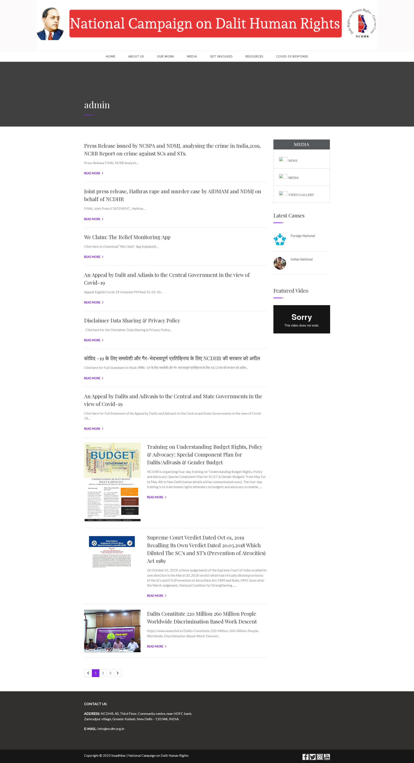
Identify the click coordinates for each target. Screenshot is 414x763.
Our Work (165, 56)
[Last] (118, 673)
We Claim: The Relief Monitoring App (127, 236)
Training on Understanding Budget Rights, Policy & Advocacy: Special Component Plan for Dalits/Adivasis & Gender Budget (204, 454)
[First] (88, 673)
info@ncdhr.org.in (111, 729)
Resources (254, 56)
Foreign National (303, 236)
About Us (136, 56)
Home (110, 56)
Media (192, 56)
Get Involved (221, 56)
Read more (92, 173)
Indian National (302, 259)
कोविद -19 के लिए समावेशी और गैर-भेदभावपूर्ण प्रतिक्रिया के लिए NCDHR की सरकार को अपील (172, 358)
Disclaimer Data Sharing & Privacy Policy (132, 320)
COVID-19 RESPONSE (292, 56)
